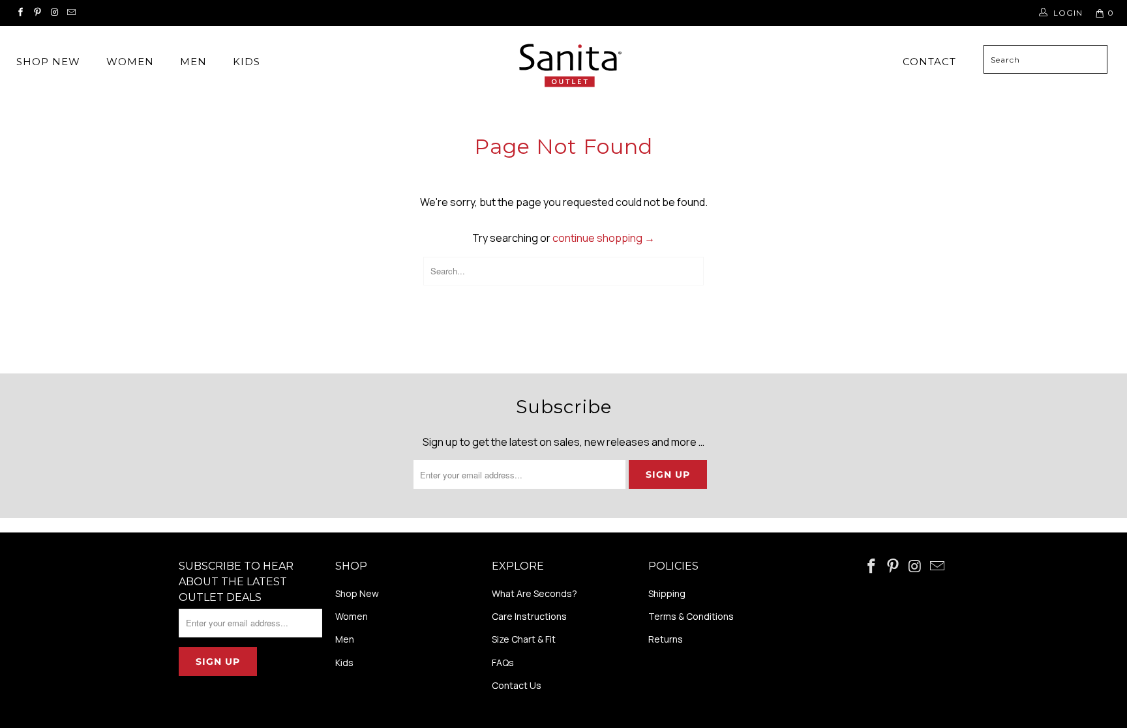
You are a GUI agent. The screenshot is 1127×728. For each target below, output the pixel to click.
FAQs (503, 662)
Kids (246, 61)
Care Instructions (529, 616)
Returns (665, 639)
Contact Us (516, 685)
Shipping (666, 593)
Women (130, 61)
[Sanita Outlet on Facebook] (20, 12)
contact (929, 61)
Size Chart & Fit (524, 639)
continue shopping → (603, 238)
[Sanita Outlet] (570, 67)
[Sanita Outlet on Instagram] (54, 12)
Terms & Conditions (691, 616)
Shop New (48, 61)
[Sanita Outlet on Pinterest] (37, 12)
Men (193, 61)
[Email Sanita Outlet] (71, 12)
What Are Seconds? (534, 593)
